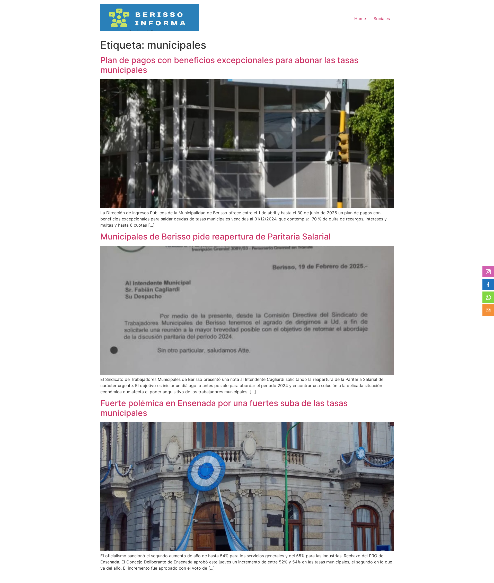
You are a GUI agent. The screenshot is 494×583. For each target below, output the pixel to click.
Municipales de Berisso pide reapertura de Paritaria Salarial (215, 237)
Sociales (382, 18)
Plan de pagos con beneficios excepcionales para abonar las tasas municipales (229, 65)
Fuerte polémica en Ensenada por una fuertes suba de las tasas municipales (224, 408)
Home (360, 18)
